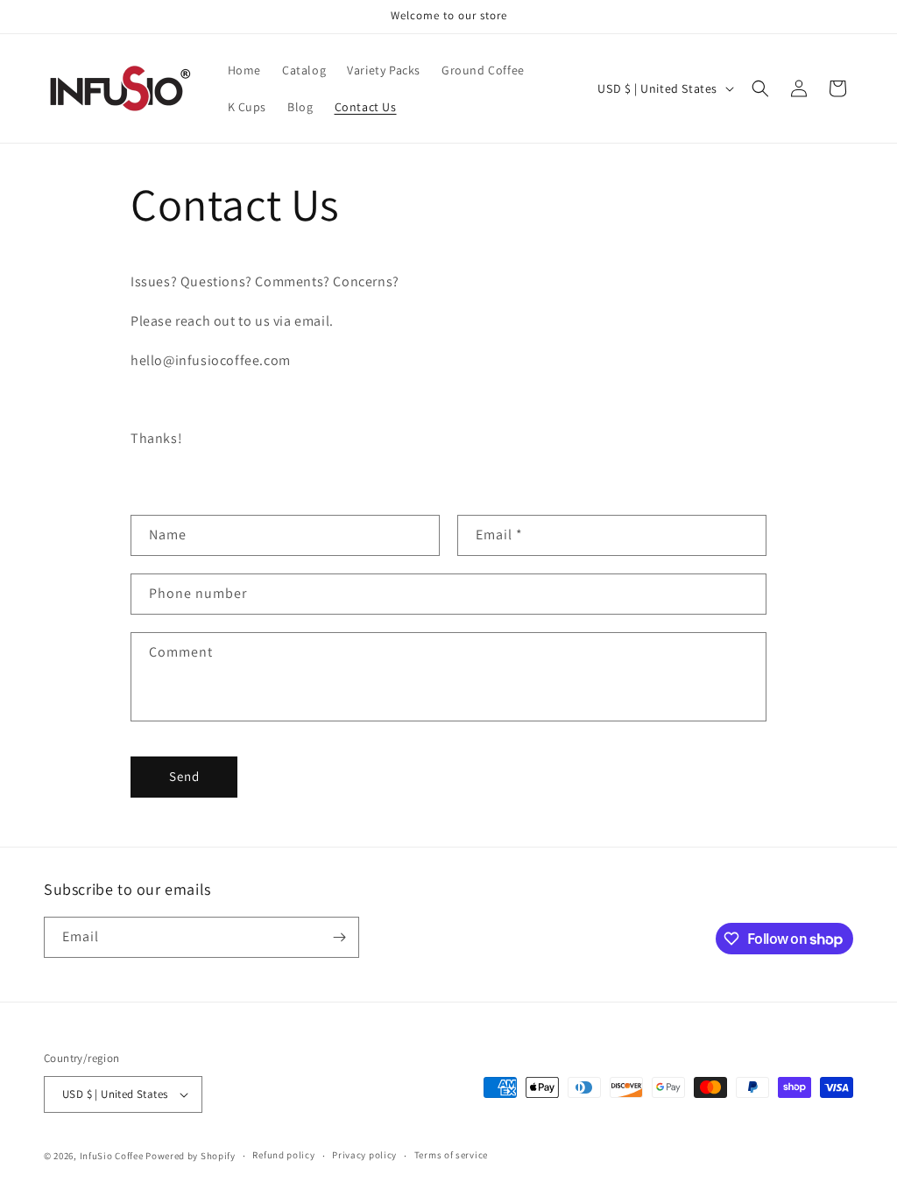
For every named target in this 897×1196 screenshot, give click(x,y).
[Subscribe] (339, 937)
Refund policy (283, 1155)
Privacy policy (364, 1155)
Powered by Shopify (190, 1156)
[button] (760, 88)
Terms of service (451, 1155)
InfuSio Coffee (112, 1156)
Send (184, 776)
